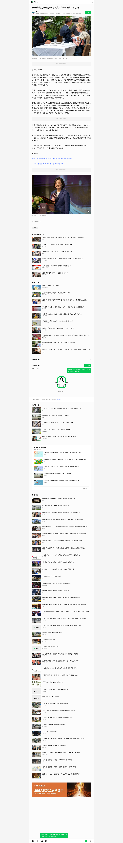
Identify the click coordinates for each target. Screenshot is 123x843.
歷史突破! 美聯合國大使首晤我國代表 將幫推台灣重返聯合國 (52, 158)
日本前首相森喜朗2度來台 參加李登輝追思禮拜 (48, 164)
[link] (42, 841)
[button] (35, 841)
